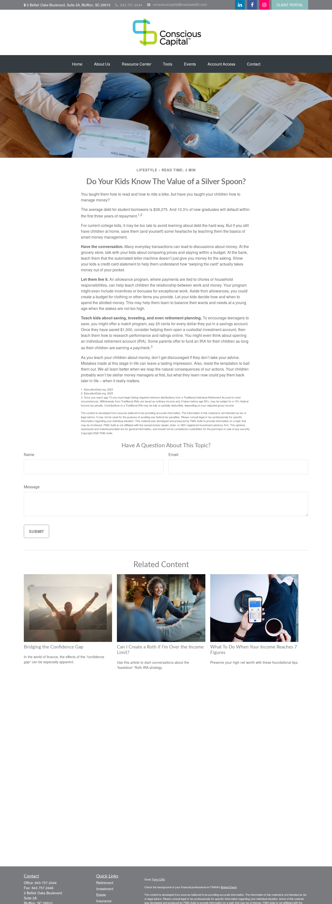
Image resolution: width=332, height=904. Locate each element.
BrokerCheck (229, 887)
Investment (104, 888)
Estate (101, 894)
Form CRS (158, 879)
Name (29, 454)
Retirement (104, 882)
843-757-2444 (131, 4)
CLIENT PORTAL (290, 4)
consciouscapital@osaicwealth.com (180, 4)
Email (173, 454)
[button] (77, 64)
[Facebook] (252, 5)
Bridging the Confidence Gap (53, 647)
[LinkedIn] (240, 5)
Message (32, 486)
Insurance (104, 900)
